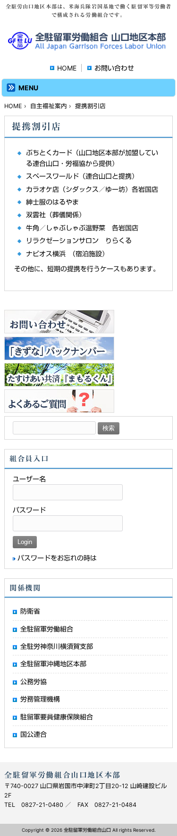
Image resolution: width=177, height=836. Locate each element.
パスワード (29, 510)
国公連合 (33, 734)
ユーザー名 (29, 479)
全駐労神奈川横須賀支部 (56, 646)
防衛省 (30, 611)
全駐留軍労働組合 (46, 629)
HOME (66, 68)
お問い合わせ (114, 68)
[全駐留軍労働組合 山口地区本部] (88, 47)
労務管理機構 (40, 699)
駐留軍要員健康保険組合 (56, 717)
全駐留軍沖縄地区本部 (53, 664)
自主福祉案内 (48, 106)
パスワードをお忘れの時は (57, 558)
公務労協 (33, 682)
